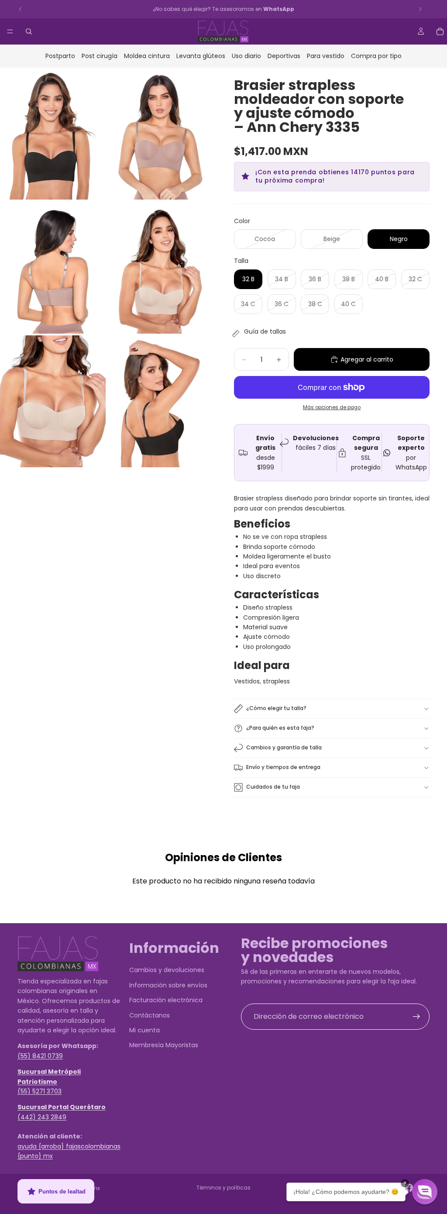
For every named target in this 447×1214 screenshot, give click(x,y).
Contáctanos (149, 1015)
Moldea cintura (147, 56)
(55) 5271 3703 (39, 1090)
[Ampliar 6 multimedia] (160, 401)
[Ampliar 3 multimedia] (53, 267)
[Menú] (10, 31)
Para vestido (325, 56)
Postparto (60, 56)
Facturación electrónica (166, 1000)
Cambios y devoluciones (166, 970)
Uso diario (246, 56)
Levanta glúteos (200, 56)
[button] (424, 1191)
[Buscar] (28, 31)
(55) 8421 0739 (40, 1055)
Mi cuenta (144, 1030)
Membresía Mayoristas (163, 1045)
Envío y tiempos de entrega (283, 767)
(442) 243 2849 (41, 1116)
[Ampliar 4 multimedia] (160, 267)
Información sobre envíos (168, 984)
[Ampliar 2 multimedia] (160, 134)
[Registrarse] (416, 1016)
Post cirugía (99, 56)
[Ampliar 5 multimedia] (53, 401)
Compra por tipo (376, 56)
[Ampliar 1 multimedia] (53, 134)
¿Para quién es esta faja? (280, 727)
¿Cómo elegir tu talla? (276, 708)
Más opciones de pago (332, 407)
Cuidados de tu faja (273, 786)
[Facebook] (409, 1188)
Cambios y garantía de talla (284, 747)
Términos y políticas (223, 1187)
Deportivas (284, 56)
